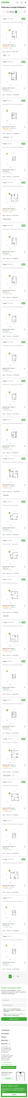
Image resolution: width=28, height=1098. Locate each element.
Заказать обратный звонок (8, 1067)
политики (23, 1010)
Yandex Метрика (5, 1089)
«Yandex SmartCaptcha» (19, 1088)
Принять (14, 1094)
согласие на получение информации (15, 1014)
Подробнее (8, 1078)
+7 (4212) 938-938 (6, 1062)
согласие (8, 1009)
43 (18, 976)
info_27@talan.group (6, 1064)
